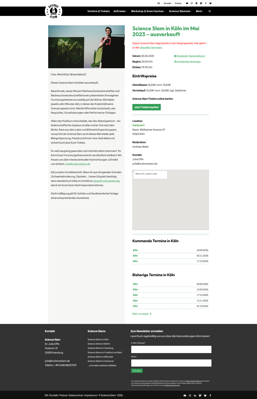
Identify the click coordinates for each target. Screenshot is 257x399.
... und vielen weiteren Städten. (102, 365)
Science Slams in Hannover (101, 361)
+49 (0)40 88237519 (65, 365)
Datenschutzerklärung (194, 381)
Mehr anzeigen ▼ (142, 313)
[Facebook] (205, 3)
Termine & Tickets (98, 11)
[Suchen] (210, 11)
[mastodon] (201, 3)
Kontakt (167, 3)
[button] (126, 11)
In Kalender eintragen (188, 61)
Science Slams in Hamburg (100, 348)
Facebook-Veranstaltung (190, 55)
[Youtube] (187, 3)
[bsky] (210, 3)
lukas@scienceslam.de (106, 180)
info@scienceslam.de (172, 385)
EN (158, 3)
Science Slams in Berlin (99, 344)
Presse (178, 3)
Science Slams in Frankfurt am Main (105, 352)
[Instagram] (191, 3)
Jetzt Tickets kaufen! (146, 107)
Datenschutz (76, 395)
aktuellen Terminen (151, 47)
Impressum (90, 395)
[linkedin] (196, 3)
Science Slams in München (100, 357)
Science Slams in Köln (98, 339)
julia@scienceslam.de (77, 163)
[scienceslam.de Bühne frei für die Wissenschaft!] (53, 11)
